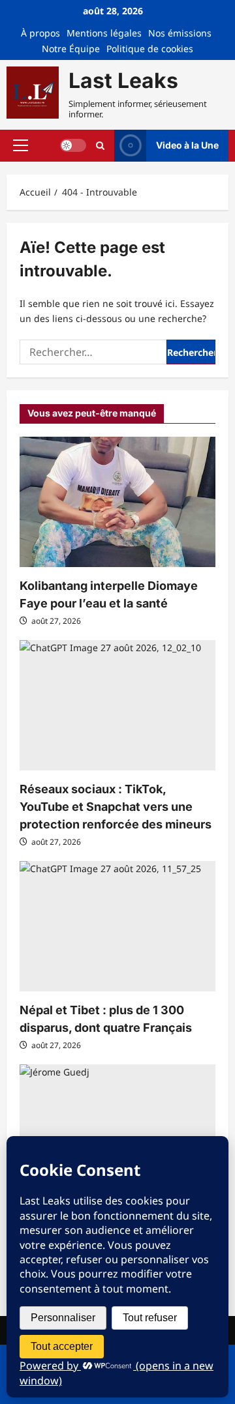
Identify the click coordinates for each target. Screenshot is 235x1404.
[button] (21, 145)
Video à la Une (187, 145)
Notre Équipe (71, 48)
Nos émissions (180, 33)
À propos (40, 33)
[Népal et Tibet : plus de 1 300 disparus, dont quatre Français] (117, 926)
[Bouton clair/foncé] (73, 145)
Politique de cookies (149, 48)
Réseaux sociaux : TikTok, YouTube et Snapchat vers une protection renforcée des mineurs (116, 806)
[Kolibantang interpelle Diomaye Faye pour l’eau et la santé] (117, 502)
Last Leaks (123, 80)
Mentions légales (104, 33)
